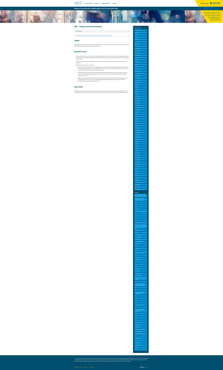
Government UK (137, 268)
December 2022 (137, 130)
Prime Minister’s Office (139, 331)
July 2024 (136, 87)
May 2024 (136, 91)
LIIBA (136, 298)
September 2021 (138, 164)
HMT (81, 31)
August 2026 (137, 30)
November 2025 (137, 50)
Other (136, 320)
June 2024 (137, 89)
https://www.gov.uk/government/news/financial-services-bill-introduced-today (95, 35)
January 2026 (137, 46)
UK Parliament (137, 342)
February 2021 (137, 180)
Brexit (136, 218)
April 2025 (136, 66)
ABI (135, 202)
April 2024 (136, 93)
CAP (135, 220)
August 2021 (137, 166)
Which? (136, 347)
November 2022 (137, 132)
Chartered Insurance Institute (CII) (140, 222)
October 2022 (137, 134)
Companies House (138, 234)
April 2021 (136, 175)
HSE (135, 287)
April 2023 (136, 121)
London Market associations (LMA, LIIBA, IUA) (140, 310)
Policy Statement (138, 322)
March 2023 (137, 123)
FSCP (136, 264)
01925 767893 (217, 20)
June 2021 (137, 171)
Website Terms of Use (78, 367)
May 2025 (136, 64)
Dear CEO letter (137, 248)
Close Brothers (137, 230)
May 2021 (136, 173)
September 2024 (138, 82)
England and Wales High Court (140, 252)
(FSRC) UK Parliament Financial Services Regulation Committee (140, 195)
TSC (135, 340)
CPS (135, 246)
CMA (136, 232)
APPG (136, 204)
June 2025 (137, 62)
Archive (114, 3)
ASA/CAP (136, 209)
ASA (136, 206)
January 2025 (137, 73)
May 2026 (136, 37)
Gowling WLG (137, 271)
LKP (135, 300)
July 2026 (136, 32)
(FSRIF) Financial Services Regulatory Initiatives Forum (139, 199)
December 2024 (137, 75)
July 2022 (136, 141)
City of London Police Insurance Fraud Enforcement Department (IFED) (140, 226)
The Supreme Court (138, 338)
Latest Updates (88, 3)
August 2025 (137, 57)
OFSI (136, 317)
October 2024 (137, 80)
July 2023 (136, 114)
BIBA (136, 215)
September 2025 (138, 55)
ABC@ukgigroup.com (216, 17)
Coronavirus (137, 243)
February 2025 (137, 71)
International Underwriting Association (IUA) (139, 293)
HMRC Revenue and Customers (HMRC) (140, 278)
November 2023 (137, 105)
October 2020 (137, 189)
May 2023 (136, 118)
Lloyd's (136, 302)
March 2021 (137, 177)
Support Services (106, 3)
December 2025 (137, 48)
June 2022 (137, 143)
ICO (135, 289)
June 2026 (137, 34)
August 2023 (137, 112)
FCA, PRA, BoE (137, 259)
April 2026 (136, 39)
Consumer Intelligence (139, 241)
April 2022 (136, 148)
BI (135, 213)
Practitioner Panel (138, 324)
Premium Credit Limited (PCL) (140, 329)
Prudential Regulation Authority (140, 333)
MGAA (136, 313)
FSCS (136, 266)
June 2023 (137, 116)
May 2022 (136, 146)
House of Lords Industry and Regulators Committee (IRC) (140, 284)
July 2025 (136, 59)
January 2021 (137, 182)
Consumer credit (138, 239)
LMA (136, 307)
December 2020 (137, 184)
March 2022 (137, 150)
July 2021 (136, 168)
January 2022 (137, 155)
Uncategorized (137, 345)
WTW (136, 349)
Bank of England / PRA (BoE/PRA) (140, 211)
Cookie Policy (91, 367)
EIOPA (136, 250)
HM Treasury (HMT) (138, 275)
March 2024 (137, 96)
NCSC (136, 315)
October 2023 (137, 107)
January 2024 (137, 100)
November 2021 (137, 159)
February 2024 (137, 98)
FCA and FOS (137, 257)
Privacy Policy (85, 367)
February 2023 (137, 125)
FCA (135, 255)
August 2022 (137, 139)
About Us (97, 3)
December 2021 (137, 157)
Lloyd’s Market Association (139, 305)
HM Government (137, 273)
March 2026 (137, 41)
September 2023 (138, 109)
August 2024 (137, 84)
